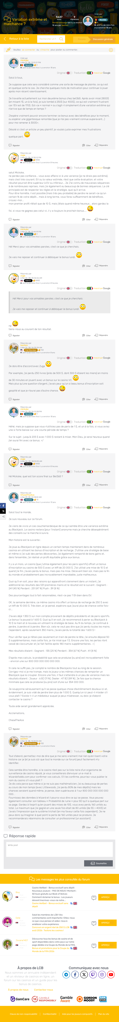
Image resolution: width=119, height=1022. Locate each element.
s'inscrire (44, 49)
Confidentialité (49, 1014)
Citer (88, 145)
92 (94, 945)
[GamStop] (103, 999)
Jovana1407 (22, 940)
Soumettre (101, 863)
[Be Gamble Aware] (66, 999)
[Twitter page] (84, 974)
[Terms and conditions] (44, 999)
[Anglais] (69, 72)
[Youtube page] (111, 974)
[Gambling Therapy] (87, 999)
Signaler (16, 145)
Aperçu (105, 897)
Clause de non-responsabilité (23, 1014)
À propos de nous (18, 989)
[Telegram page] (66, 974)
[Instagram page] (102, 974)
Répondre (103, 145)
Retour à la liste (19, 38)
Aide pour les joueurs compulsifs (77, 1014)
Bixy (18, 892)
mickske (99, 17)
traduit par (98, 73)
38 (94, 897)
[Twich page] (93, 974)
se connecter (28, 49)
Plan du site (103, 1014)
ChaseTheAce (27, 495)
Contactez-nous (43, 989)
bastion (65, 25)
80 (94, 922)
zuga (22, 155)
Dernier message (60, 23)
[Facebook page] (75, 974)
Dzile (18, 918)
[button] (73, 903)
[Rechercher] (61, 39)
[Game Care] (20, 999)
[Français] (90, 72)
